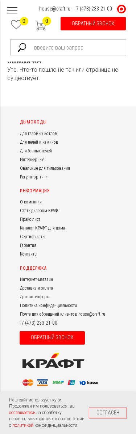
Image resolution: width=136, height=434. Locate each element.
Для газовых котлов (38, 133)
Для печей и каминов (39, 142)
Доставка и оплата (36, 288)
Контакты (28, 254)
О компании (31, 202)
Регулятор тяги (34, 177)
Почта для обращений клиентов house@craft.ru (62, 314)
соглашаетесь (22, 412)
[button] (93, 23)
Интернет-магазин (36, 279)
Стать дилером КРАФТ (40, 210)
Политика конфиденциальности (48, 305)
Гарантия (28, 245)
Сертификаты (32, 236)
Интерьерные (32, 159)
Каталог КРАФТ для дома (42, 228)
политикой (23, 425)
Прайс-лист (30, 219)
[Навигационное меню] (12, 10)
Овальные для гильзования (45, 168)
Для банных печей (36, 150)
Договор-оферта (35, 296)
